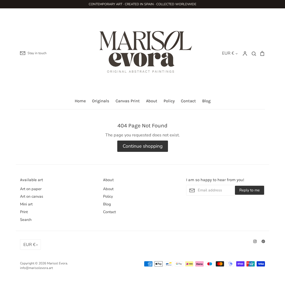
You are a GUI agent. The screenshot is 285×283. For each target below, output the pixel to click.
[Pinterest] (263, 241)
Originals (100, 101)
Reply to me (249, 190)
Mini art (26, 204)
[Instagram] (255, 241)
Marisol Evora (57, 263)
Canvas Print (128, 101)
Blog (206, 101)
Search (26, 219)
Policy (169, 101)
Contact (188, 101)
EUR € (228, 53)
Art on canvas (31, 196)
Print (24, 211)
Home (80, 101)
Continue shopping (143, 146)
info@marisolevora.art (36, 268)
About (151, 101)
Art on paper (31, 188)
